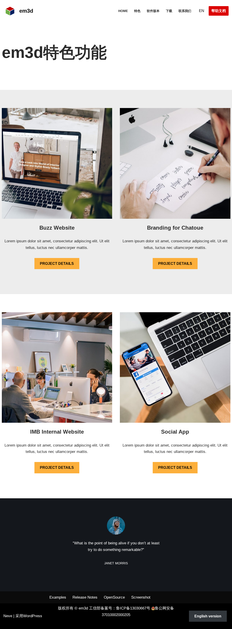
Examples (57, 597)
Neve (7, 616)
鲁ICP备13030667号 (133, 608)
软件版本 (153, 11)
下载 (169, 11)
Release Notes (84, 597)
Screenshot (140, 597)
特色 (137, 11)
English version (207, 616)
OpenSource (114, 597)
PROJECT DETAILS (57, 263)
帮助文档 (218, 11)
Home (123, 11)
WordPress (32, 616)
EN (201, 11)
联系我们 (185, 11)
